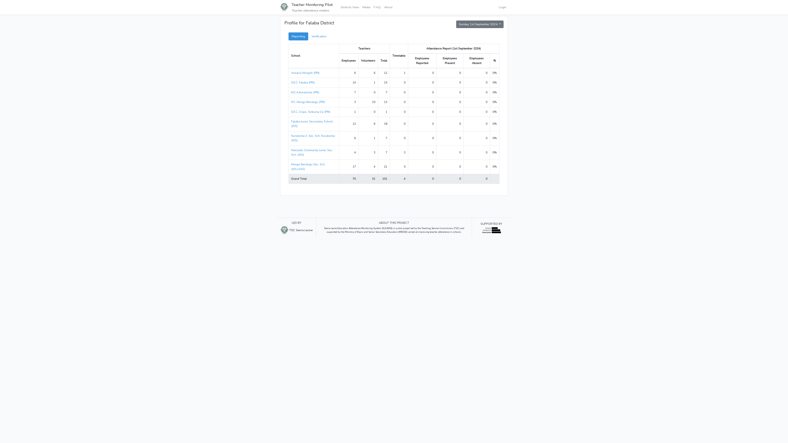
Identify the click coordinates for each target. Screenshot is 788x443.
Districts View (350, 7)
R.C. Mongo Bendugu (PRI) (308, 102)
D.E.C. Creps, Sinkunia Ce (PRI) (310, 112)
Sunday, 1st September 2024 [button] (478, 24)
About (388, 7)
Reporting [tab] (298, 36)
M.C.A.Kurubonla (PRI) (305, 92)
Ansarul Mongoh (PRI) (305, 73)
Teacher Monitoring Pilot (312, 4)
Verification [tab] (319, 36)
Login (502, 7)
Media (366, 7)
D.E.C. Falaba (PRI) (303, 82)
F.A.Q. (377, 7)
